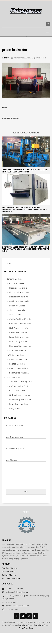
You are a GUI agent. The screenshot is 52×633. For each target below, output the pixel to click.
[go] (44, 263)
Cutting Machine (14, 314)
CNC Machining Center (19, 386)
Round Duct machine (18, 368)
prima (6, 58)
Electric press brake (18, 288)
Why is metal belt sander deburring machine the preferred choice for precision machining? (25, 209)
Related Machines (17, 364)
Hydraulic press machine (20, 395)
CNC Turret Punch (17, 390)
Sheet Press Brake (17, 310)
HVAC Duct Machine (15, 355)
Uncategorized (13, 408)
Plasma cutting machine (20, 346)
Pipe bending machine (19, 292)
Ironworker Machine (18, 332)
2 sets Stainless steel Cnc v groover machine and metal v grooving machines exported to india (25, 249)
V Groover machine (17, 350)
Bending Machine (14, 279)
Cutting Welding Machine (20, 319)
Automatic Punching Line (20, 381)
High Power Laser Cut (18, 328)
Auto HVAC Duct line (18, 359)
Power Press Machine (18, 404)
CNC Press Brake (16, 283)
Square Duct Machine (19, 373)
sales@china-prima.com (19, 592)
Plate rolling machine (18, 296)
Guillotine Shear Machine (20, 323)
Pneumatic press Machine (21, 399)
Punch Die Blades (17, 305)
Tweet (4, 107)
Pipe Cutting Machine (19, 341)
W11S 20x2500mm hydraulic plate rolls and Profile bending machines (24, 170)
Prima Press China (25, 625)
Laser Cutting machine (19, 337)
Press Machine (13, 377)
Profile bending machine (20, 301)
